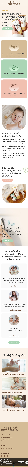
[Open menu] (2, 2)
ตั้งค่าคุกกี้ (21, 462)
